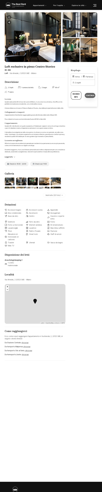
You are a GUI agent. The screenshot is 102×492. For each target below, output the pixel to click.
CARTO (63, 323)
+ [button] (7, 286)
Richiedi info (76, 95)
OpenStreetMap (50, 323)
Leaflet (42, 323)
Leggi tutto (9, 157)
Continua (90, 95)
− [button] (7, 289)
